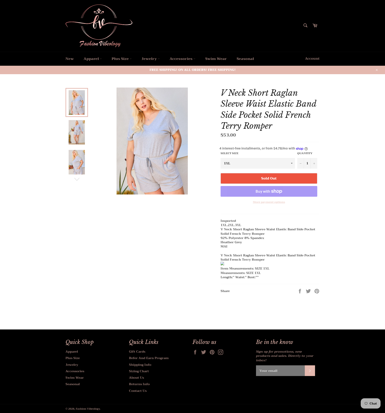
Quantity (305, 153)
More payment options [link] (269, 202)
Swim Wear (216, 59)
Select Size (229, 153)
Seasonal (245, 59)
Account (312, 58)
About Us (136, 377)
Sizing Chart (139, 371)
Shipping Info (140, 364)
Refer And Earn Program (149, 358)
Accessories (181, 59)
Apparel (92, 59)
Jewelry (149, 59)
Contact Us (138, 390)
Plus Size (121, 59)
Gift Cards (137, 351)
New (70, 59)
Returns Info (139, 384)
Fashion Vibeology (88, 409)
